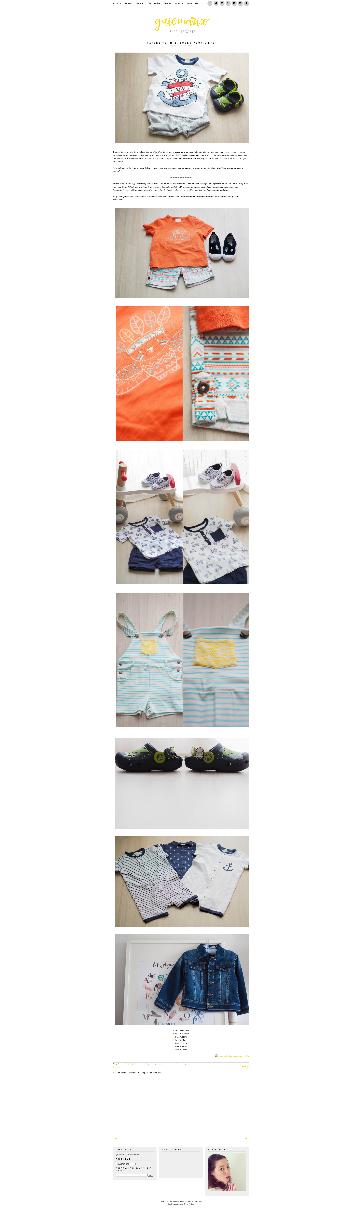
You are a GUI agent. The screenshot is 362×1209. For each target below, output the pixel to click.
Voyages (167, 3)
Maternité (179, 3)
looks (138, 1064)
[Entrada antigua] (246, 1138)
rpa (193, 1064)
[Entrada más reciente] (115, 1138)
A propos (117, 3)
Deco (197, 3)
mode (175, 1064)
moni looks (181, 1064)
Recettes (128, 3)
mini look (165, 1064)
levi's (130, 1064)
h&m (126, 1064)
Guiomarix (175, 1201)
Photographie (154, 3)
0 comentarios (117, 1067)
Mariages (140, 3)
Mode (189, 3)
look (134, 1064)
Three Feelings (189, 1204)
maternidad (144, 1064)
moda (171, 1064)
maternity (159, 1064)
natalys (188, 1064)
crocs (123, 1064)
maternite (152, 1064)
